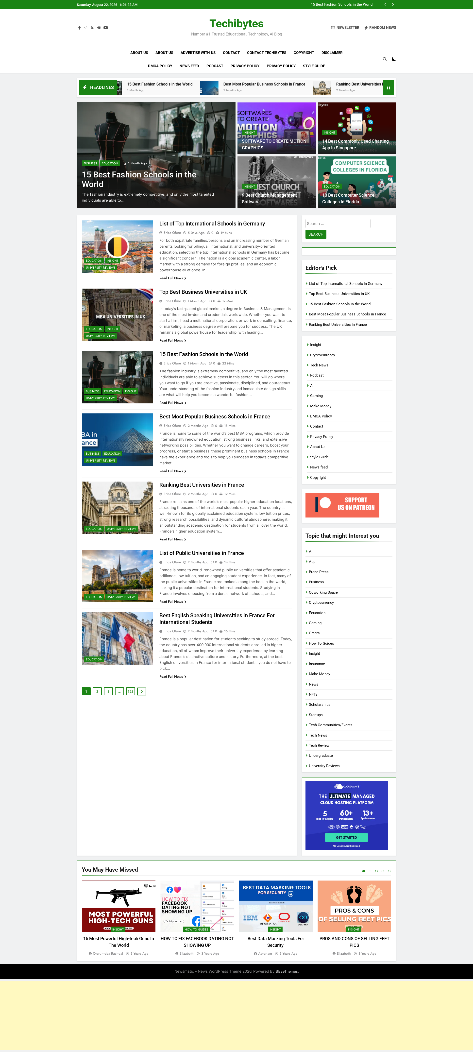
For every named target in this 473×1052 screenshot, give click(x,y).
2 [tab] (370, 871)
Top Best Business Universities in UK (203, 292)
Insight (249, 132)
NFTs (313, 694)
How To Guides (321, 643)
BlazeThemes (287, 971)
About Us (139, 53)
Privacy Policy (245, 66)
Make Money (320, 406)
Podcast (214, 66)
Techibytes (236, 23)
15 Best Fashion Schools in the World (341, 5)
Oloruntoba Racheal (108, 953)
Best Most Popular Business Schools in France (213, 84)
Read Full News (171, 278)
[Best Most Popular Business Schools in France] (158, 90)
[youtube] (105, 28)
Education (110, 163)
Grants (314, 633)
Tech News (319, 365)
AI (312, 385)
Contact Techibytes (266, 53)
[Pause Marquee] (388, 87)
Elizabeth (187, 953)
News (313, 684)
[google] (99, 28)
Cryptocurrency (322, 355)
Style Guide (314, 66)
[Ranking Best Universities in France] (270, 90)
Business (90, 163)
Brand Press (319, 572)
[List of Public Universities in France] (364, 90)
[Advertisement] (236, 1015)
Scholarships (319, 704)
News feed (189, 66)
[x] (92, 28)
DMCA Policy (160, 66)
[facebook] (79, 28)
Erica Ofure (172, 232)
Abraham (265, 953)
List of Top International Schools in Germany (212, 224)
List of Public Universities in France (201, 553)
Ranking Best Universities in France (316, 84)
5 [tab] (389, 871)
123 (131, 691)
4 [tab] (383, 871)
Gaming (316, 396)
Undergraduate (321, 755)
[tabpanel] (118, 918)
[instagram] (85, 28)
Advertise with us (198, 53)
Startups (316, 715)
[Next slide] (392, 4)
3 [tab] (376, 871)
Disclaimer (332, 53)
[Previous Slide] (385, 4)
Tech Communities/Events (331, 725)
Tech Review (319, 745)
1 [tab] (363, 871)
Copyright (304, 53)
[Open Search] (385, 59)
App (312, 561)
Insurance (317, 664)
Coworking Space (323, 592)
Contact (231, 53)
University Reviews (101, 267)
